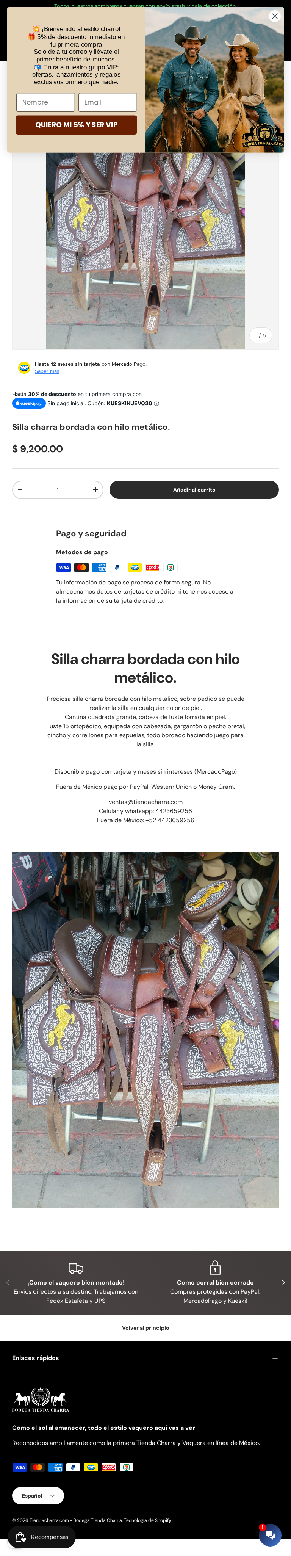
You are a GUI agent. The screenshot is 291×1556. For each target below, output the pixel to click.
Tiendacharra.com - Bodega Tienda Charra (76, 1520)
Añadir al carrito (194, 489)
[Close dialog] (275, 16)
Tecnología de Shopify (147, 1520)
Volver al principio (145, 1327)
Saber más (47, 371)
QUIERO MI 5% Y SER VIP (76, 125)
